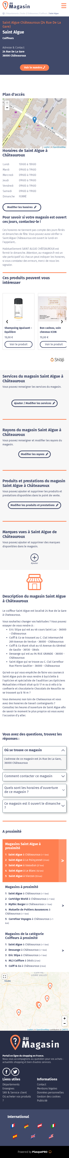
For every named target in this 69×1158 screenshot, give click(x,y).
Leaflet (46, 147)
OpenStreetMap (59, 147)
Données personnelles (50, 1092)
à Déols (21, 960)
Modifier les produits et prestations (33, 505)
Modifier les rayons (33, 454)
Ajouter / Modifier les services (33, 403)
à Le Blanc (23, 870)
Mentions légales (47, 1088)
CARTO (65, 1029)
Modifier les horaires (20, 207)
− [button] (7, 108)
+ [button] (7, 103)
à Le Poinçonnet (26, 860)
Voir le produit (18, 344)
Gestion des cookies (48, 1096)
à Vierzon (22, 876)
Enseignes (8, 1088)
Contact (41, 1084)
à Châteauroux (24, 854)
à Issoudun (23, 865)
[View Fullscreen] (4, 976)
